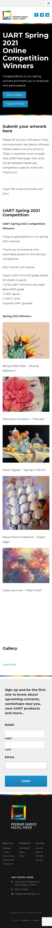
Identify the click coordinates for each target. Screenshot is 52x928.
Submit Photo (15, 103)
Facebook (25, 920)
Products (24, 843)
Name (9, 725)
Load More (9, 664)
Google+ (36, 920)
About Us (8, 843)
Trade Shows (9, 856)
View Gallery (14, 94)
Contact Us (8, 864)
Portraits (39, 856)
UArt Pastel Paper (24, 850)
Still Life (39, 860)
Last (8, 750)
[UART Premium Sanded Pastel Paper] (15, 15)
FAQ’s (22, 856)
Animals (39, 848)
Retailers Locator (7, 850)
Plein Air (39, 852)
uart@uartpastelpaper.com (28, 894)
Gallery (40, 843)
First (8, 739)
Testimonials (8, 860)
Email (10, 757)
